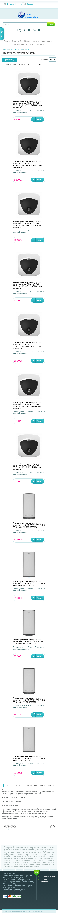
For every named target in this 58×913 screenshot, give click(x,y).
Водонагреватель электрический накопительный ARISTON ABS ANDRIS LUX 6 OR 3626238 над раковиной (27, 406)
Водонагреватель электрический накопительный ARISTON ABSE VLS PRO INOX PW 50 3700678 (29, 642)
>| (19, 785)
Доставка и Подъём (14, 4)
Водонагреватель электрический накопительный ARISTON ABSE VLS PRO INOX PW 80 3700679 (29, 700)
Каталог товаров (20, 44)
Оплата (30, 4)
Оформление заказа (31, 41)
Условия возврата (47, 876)
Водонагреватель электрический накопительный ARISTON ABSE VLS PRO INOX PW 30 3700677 (29, 583)
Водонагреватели (17, 49)
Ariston (27, 49)
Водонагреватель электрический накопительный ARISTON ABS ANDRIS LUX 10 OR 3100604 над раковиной (27, 104)
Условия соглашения (43, 880)
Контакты (40, 44)
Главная (7, 41)
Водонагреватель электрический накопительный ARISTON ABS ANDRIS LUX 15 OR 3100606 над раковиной (27, 225)
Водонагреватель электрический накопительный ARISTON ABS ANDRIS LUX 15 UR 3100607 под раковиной (27, 285)
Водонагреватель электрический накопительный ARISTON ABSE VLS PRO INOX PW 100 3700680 (29, 525)
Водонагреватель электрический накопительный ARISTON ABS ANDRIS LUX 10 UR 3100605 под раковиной (27, 164)
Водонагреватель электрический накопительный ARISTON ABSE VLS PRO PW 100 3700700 (29, 758)
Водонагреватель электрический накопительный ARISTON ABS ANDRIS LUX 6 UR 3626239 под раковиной (27, 466)
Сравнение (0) (9, 60)
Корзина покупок (47, 41)
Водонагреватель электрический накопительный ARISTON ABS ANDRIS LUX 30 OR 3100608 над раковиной (27, 345)
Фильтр (2, 34)
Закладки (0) (17, 41)
